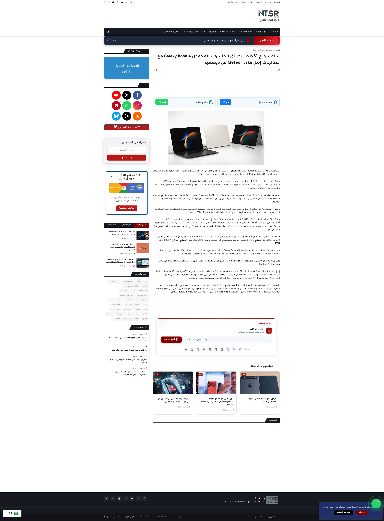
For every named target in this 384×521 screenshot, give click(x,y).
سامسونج (127, 309)
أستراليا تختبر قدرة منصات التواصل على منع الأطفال (128, 361)
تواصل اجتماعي (116, 305)
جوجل (138, 309)
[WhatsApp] (228, 349)
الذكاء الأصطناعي (126, 295)
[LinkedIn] (222, 349)
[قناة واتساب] (376, 503)
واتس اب (127, 319)
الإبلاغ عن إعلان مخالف (236, 2)
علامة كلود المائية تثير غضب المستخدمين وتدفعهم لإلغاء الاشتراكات (122, 247)
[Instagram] (192, 349)
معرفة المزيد (343, 512)
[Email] (186, 349)
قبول (362, 512)
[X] (234, 349)
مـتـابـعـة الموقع (127, 127)
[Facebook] (240, 349)
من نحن (268, 2)
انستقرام (128, 300)
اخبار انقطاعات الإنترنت (139, 291)
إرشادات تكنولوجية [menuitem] (227, 32)
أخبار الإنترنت (114, 281)
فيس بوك (120, 314)
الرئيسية (277, 2)
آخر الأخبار (127, 225)
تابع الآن (225, 102)
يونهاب (244, 181)
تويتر (145, 309)
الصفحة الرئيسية (273, 51)
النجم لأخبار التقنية (253, 517)
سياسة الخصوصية (163, 517)
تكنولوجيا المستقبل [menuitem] (172, 32)
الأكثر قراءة (142, 225)
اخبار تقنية (123, 291)
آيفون (139, 281)
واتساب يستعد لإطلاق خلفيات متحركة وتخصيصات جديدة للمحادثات (130, 373)
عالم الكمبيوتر (133, 314)
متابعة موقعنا (126, 208)
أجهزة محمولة (258, 51)
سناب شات (115, 309)
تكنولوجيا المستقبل (132, 305)
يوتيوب (117, 319)
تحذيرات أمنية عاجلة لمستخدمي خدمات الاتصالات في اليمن (121, 233)
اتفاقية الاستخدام (145, 517)
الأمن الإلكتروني (142, 295)
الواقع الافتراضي (141, 300)
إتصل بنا (259, 2)
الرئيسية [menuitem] (274, 32)
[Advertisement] (158, 15)
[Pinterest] (216, 349)
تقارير (145, 305)
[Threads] (198, 349)
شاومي (144, 314)
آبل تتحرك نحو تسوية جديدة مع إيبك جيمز (226, 40)
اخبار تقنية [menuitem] (262, 32)
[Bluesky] (204, 349)
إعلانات (250, 2)
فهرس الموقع (129, 517)
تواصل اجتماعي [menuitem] (192, 32)
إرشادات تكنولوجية (131, 286)
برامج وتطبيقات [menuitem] (209, 32)
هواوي (145, 319)
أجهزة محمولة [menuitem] (246, 32)
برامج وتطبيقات (115, 300)
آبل (146, 281)
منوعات (109, 314)
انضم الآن (162, 102)
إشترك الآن (127, 157)
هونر (136, 319)
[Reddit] (210, 349)
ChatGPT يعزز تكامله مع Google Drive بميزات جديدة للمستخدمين (120, 261)
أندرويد (145, 286)
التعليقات (112, 225)
